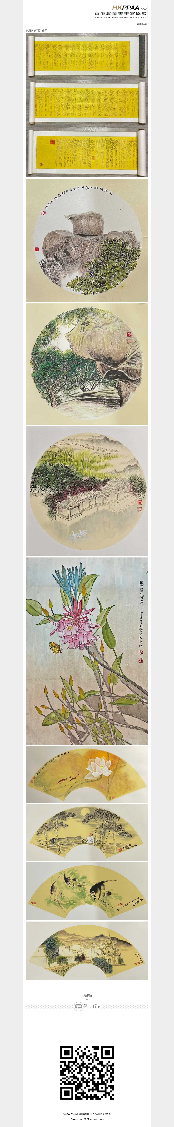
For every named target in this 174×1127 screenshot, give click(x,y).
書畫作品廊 (142, 24)
